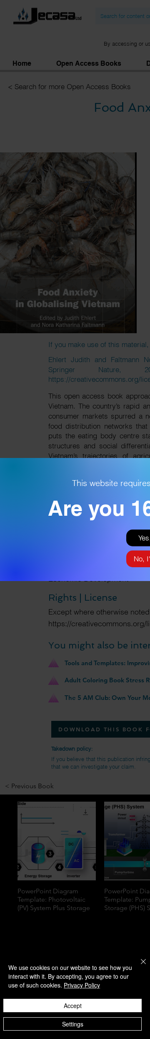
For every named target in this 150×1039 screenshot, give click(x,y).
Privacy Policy (82, 985)
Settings (72, 1024)
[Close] (138, 967)
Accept (73, 1005)
